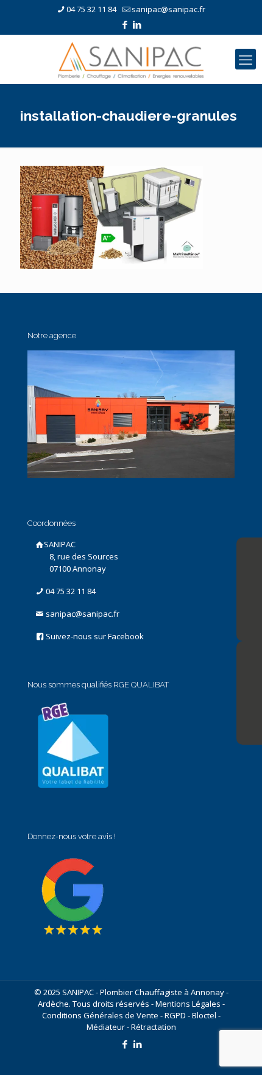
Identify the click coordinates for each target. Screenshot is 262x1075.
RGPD (175, 1015)
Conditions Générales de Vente (100, 1015)
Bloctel (204, 1015)
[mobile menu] (245, 59)
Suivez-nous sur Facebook (94, 636)
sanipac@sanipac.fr (168, 9)
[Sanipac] (131, 59)
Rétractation (153, 1026)
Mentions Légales (188, 1003)
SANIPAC (81, 556)
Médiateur (106, 1026)
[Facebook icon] (125, 24)
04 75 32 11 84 (91, 9)
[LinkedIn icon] (137, 24)
